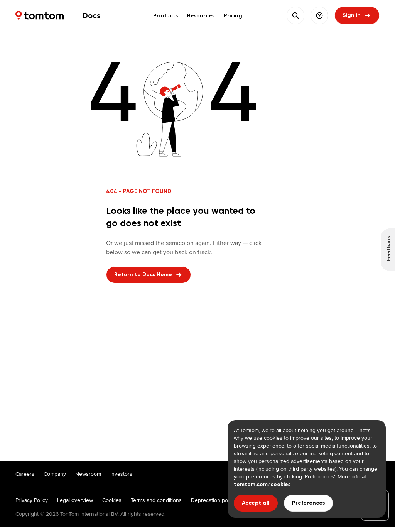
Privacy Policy (31, 500)
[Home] (39, 15)
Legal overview (75, 500)
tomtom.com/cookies (262, 484)
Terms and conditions (156, 500)
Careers (24, 474)
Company (55, 474)
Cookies (112, 500)
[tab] (165, 15)
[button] (319, 15)
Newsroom (88, 474)
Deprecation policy (213, 500)
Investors (121, 474)
